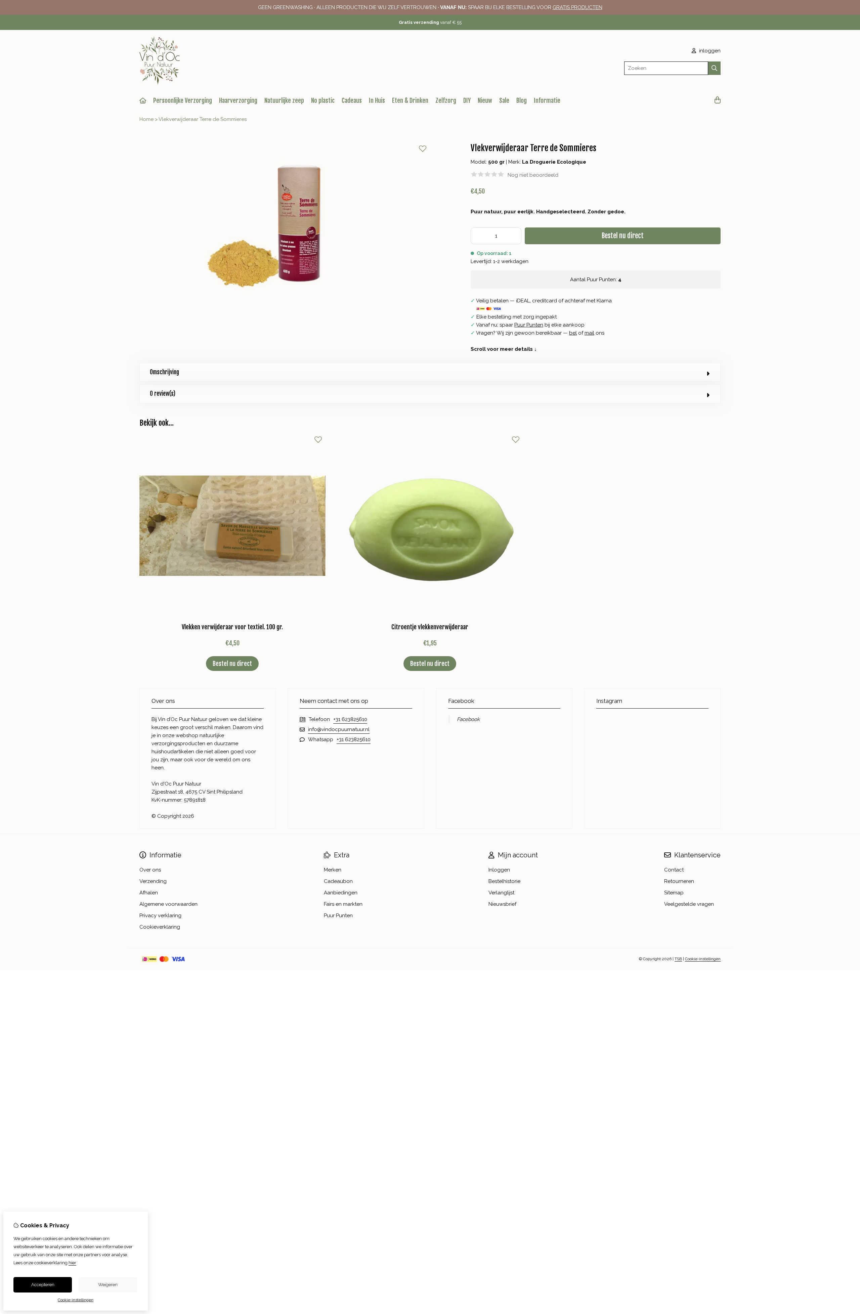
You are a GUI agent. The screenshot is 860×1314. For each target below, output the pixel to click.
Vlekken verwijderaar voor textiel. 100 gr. (232, 627)
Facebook (468, 719)
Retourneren (679, 881)
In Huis (377, 100)
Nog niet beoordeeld (533, 175)
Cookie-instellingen (703, 959)
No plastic (323, 100)
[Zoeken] (714, 68)
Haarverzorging (238, 100)
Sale (504, 100)
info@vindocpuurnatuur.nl (339, 729)
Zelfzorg (445, 100)
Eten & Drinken (410, 100)
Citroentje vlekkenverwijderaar (429, 627)
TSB (678, 959)
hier (72, 1262)
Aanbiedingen (340, 893)
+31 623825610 (350, 719)
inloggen (709, 51)
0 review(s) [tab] (162, 393)
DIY (467, 100)
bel (573, 333)
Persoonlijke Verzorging (182, 100)
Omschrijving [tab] (164, 372)
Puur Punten (528, 325)
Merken (332, 870)
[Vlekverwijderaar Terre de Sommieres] (284, 308)
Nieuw (485, 100)
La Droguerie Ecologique (554, 162)
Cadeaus (352, 100)
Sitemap (674, 893)
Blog (521, 100)
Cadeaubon (338, 881)
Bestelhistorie (504, 881)
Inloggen (499, 870)
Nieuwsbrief (502, 904)
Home (146, 119)
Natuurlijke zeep (284, 100)
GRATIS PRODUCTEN (577, 7)
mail (589, 333)
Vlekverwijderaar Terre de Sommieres (203, 119)
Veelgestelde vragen (689, 904)
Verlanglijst (501, 893)
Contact (674, 870)
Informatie (547, 100)
